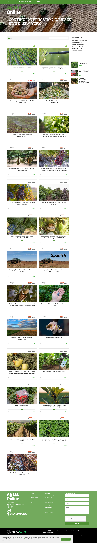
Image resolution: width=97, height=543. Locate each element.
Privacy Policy (34, 500)
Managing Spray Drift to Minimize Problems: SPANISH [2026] (54, 270)
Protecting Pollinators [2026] (54, 337)
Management (38, 10)
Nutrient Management (78, 44)
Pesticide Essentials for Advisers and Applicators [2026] (21, 338)
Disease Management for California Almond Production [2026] (21, 169)
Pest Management (77, 48)
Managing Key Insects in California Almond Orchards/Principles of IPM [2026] (53, 237)
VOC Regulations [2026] (22, 405)
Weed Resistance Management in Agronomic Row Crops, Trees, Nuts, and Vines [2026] (54, 439)
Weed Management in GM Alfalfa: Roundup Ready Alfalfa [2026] (53, 406)
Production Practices (52, 10)
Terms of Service (34, 497)
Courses (27, 10)
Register (87, 2)
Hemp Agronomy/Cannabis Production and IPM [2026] (53, 203)
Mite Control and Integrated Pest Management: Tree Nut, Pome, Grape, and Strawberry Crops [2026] (22, 304)
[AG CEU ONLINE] (14, 10)
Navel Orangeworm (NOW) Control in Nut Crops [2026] (22, 101)
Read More (22, 57)
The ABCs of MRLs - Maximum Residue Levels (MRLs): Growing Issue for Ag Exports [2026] (22, 372)
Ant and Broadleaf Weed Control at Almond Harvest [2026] (53, 101)
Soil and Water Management (79, 40)
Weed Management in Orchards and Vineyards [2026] (22, 439)
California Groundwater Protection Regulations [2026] (22, 135)
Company (33, 495)
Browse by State (84, 10)
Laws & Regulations (69, 10)
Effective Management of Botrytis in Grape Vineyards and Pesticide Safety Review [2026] (54, 169)
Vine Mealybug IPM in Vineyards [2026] (53, 371)
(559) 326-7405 (24, 1)
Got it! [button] (65, 539)
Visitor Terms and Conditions (78, 536)
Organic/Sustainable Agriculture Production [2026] (53, 304)
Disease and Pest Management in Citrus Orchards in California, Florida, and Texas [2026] (54, 135)
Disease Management (77, 46)
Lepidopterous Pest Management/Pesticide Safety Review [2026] (22, 237)
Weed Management (77, 50)
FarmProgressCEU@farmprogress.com (39, 1)
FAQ (79, 2)
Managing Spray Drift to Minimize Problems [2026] (22, 270)
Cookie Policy (23, 538)
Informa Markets (61, 530)
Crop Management (77, 42)
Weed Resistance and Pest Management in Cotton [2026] (22, 473)
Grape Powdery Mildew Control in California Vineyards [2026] (22, 203)
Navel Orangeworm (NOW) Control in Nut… (84, 71)
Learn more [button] (9, 540)
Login (83, 2)
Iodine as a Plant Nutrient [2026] (22, 67)
